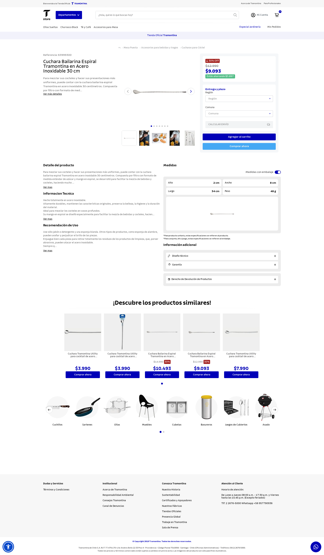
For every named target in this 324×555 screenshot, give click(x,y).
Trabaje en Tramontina (174, 522)
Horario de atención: (232, 490)
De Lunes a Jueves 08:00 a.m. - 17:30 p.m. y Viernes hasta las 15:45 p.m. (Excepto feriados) (250, 496)
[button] (160, 432)
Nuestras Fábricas (172, 506)
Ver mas (47, 187)
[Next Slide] (274, 409)
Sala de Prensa (170, 527)
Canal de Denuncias (113, 506)
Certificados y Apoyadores (177, 500)
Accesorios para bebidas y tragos (159, 48)
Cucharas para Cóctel (193, 48)
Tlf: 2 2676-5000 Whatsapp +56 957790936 (247, 503)
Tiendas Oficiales (171, 511)
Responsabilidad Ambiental (118, 495)
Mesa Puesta (131, 48)
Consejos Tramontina (114, 500)
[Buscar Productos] (235, 15)
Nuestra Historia (171, 490)
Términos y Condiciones (56, 490)
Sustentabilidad (171, 495)
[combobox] (167, 15)
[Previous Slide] (49, 409)
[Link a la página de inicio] (119, 47)
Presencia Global (171, 517)
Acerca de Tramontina (115, 490)
